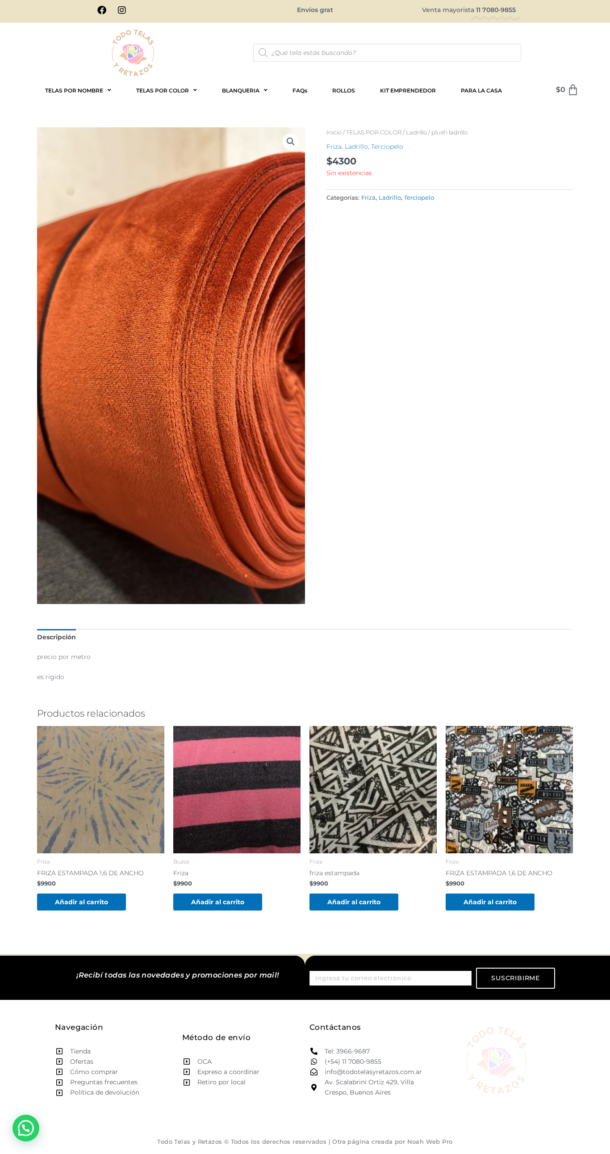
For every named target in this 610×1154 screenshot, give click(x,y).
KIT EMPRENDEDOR (408, 90)
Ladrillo (416, 132)
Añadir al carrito (81, 902)
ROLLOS (343, 90)
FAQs (299, 90)
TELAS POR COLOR (373, 132)
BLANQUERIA (240, 90)
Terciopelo (387, 147)
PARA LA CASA (481, 90)
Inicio (334, 132)
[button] (291, 142)
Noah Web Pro (430, 1141)
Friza (334, 147)
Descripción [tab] (56, 637)
